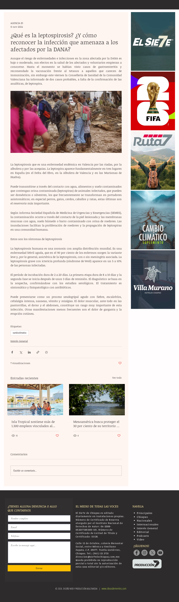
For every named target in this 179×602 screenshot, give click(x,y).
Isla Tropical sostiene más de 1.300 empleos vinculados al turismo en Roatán (33, 424)
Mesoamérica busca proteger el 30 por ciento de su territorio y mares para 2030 (96, 424)
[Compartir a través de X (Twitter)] (20, 352)
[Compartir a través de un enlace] (38, 352)
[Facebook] (137, 553)
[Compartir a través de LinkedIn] (29, 352)
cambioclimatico (19, 332)
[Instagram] (144, 553)
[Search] (171, 4)
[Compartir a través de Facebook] (12, 352)
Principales (144, 513)
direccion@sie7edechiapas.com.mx (98, 556)
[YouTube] (160, 553)
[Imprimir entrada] (46, 352)
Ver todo (117, 377)
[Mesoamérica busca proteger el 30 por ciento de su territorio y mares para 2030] (97, 399)
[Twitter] (152, 553)
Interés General (19, 341)
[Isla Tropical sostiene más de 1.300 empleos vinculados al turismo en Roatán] (35, 399)
